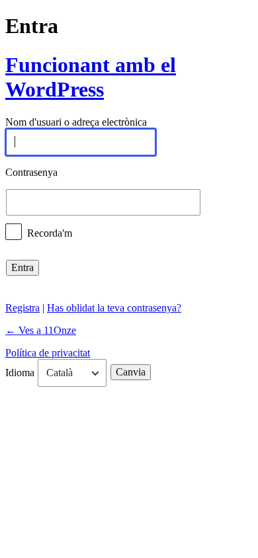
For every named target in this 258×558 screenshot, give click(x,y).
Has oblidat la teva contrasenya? (114, 307)
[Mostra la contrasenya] (213, 202)
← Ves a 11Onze (40, 330)
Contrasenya (31, 172)
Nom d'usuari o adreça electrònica (76, 122)
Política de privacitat (47, 352)
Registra (22, 307)
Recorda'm (49, 232)
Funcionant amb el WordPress (90, 77)
